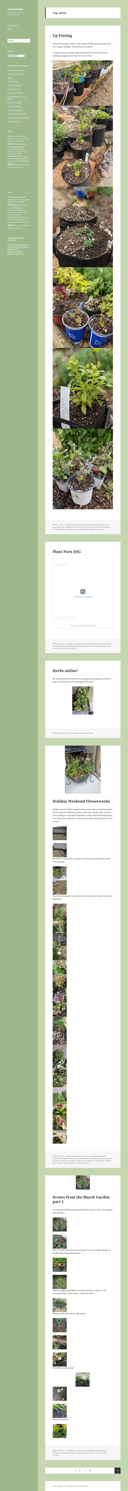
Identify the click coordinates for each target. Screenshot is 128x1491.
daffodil (104, 1451)
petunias (9, 161)
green (75, 646)
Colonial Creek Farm (91, 679)
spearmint (106, 527)
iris (14, 151)
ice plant (91, 1453)
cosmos (9, 141)
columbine (21, 138)
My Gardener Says (14, 89)
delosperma (57, 1453)
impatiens (10, 151)
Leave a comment (98, 529)
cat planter (93, 1156)
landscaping (97, 646)
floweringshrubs (77, 525)
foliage (108, 644)
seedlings (98, 527)
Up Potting (62, 35)
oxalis (23, 158)
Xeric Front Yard (13, 122)
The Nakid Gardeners (15, 110)
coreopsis (27, 139)
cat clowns (85, 1156)
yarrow (20, 167)
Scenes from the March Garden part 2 (81, 1199)
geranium (74, 1453)
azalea (14, 136)
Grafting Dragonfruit (14, 85)
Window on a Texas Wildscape (18, 118)
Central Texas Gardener (16, 74)
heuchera (18, 149)
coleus (16, 139)
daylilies (21, 141)
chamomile (102, 1156)
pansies (27, 158)
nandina (73, 1161)
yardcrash (85, 1163)
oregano (25, 156)
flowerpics (77, 644)
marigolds (20, 156)
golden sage (83, 1453)
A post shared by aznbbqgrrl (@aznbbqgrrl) (83, 625)
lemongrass (57, 527)
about (9, 29)
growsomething (11, 149)
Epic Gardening (13, 82)
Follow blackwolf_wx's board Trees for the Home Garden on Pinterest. (18, 247)
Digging (10, 78)
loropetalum (11, 156)
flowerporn (24, 144)
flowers (93, 644)
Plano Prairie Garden (15, 93)
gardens (70, 646)
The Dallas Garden (14, 106)
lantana (9, 154)
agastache (70, 1156)
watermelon (84, 529)
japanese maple (22, 151)
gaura (22, 147)
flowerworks (101, 644)
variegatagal (15, 9)
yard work (77, 1163)
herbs (97, 525)
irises (16, 151)
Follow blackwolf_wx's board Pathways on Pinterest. (15, 251)
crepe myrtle (73, 1158)
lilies (19, 154)
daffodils (15, 141)
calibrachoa (91, 1451)
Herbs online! (65, 670)
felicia (19, 144)
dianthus (12, 143)
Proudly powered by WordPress (76, 1486)
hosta (23, 149)
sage (27, 161)
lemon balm (104, 525)
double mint (66, 1453)
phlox (13, 161)
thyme (17, 164)
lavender (15, 154)
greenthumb (82, 646)
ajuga (9, 136)
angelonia (71, 1451)
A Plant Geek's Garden (15, 70)
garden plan (103, 1158)
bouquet (70, 644)
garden (9, 147)
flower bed (88, 1158)
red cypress (87, 1161)
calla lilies (10, 139)
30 (90, 1470)
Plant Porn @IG (67, 551)
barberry (78, 1156)
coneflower (65, 1158)
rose (16, 161)
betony (83, 1451)
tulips (20, 164)
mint (63, 527)
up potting (69, 529)
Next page (118, 1471)
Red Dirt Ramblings (14, 103)
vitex (64, 1163)
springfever (62, 648)
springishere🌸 (72, 648)
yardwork (15, 167)
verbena (25, 164)
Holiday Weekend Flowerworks (81, 801)
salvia (11, 164)
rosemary (22, 161)
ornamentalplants (79, 527)
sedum (59, 1163)
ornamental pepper (13, 158)
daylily (81, 1158)
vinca (9, 167)
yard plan (70, 1163)
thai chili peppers (59, 529)
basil (23, 136)
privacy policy (12, 25)
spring (55, 648)
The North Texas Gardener (17, 114)
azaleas (18, 136)
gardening (15, 147)
